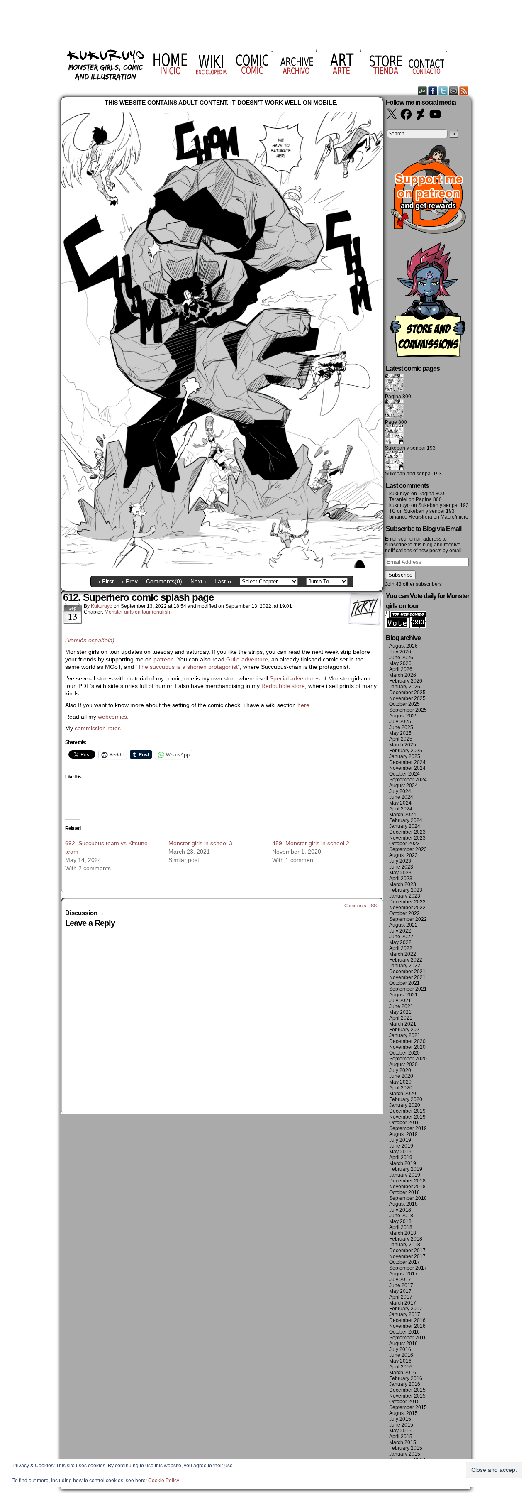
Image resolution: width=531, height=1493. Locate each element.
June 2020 (401, 1076)
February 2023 (405, 890)
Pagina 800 (398, 396)
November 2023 (407, 838)
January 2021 (404, 1035)
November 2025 (407, 698)
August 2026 (403, 646)
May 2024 (400, 803)
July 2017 (400, 1280)
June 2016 (401, 1355)
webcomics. (114, 716)
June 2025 (401, 727)
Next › (198, 581)
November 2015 (407, 1396)
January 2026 (404, 687)
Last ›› (222, 581)
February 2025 (405, 751)
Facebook (433, 91)
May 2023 (400, 873)
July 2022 (400, 931)
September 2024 (408, 780)
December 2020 (407, 1041)
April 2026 (400, 669)
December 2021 (407, 971)
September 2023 (408, 849)
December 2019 (407, 1111)
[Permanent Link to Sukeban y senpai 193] (394, 442)
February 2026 (405, 681)
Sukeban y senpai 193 (410, 448)
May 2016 (400, 1361)
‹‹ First (105, 581)
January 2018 (404, 1245)
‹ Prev (130, 581)
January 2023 (404, 896)
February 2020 (405, 1099)
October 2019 (404, 1123)
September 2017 (408, 1268)
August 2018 (403, 1204)
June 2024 (401, 797)
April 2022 (400, 948)
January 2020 (404, 1105)
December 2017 (407, 1250)
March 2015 (402, 1442)
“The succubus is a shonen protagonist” (188, 666)
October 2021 (404, 983)
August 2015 (403, 1413)
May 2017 (400, 1291)
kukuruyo (101, 606)
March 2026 (402, 675)
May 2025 (400, 733)
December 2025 (407, 692)
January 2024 (404, 826)
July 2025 (400, 721)
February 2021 (405, 1030)
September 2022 (408, 919)
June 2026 (401, 658)
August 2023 (403, 855)
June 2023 (401, 867)
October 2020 (404, 1053)
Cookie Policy (163, 1480)
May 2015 (400, 1431)
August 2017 (403, 1274)
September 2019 (408, 1128)
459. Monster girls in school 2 (310, 843)
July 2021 (400, 1000)
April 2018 (400, 1227)
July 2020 (400, 1070)
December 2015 (407, 1390)
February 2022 (405, 960)
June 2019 (401, 1146)
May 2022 (400, 942)
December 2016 (407, 1320)
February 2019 (405, 1169)
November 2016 (407, 1326)
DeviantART (422, 91)
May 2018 (400, 1221)
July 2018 (400, 1210)
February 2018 (405, 1239)
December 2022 (407, 902)
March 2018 (402, 1233)
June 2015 (401, 1425)
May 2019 (400, 1152)
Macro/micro (454, 517)
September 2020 (408, 1059)
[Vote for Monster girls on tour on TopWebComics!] (405, 626)
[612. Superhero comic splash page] (222, 566)
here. (304, 705)
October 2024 (404, 774)
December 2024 (407, 762)
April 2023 (400, 878)
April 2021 (400, 1018)
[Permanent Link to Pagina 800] (394, 391)
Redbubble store (283, 686)
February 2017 (405, 1309)
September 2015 (408, 1407)
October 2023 (404, 844)
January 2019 (404, 1175)
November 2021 (407, 977)
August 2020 (403, 1064)
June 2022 (401, 937)
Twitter (443, 91)
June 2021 (401, 1006)
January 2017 (404, 1314)
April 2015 (400, 1436)
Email (453, 91)
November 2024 (407, 768)
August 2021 (403, 995)
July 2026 (400, 652)
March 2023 (402, 884)
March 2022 (402, 954)
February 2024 (405, 820)
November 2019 (407, 1117)
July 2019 (400, 1140)
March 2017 (402, 1303)
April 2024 (400, 809)
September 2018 (408, 1198)
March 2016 (402, 1373)
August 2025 (403, 716)
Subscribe (400, 575)
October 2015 (404, 1402)
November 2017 (407, 1256)
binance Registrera (410, 517)
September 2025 (408, 710)
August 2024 (403, 785)
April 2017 (400, 1297)
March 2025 (402, 745)
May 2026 (400, 663)
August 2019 (403, 1134)
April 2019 (400, 1157)
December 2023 (407, 832)
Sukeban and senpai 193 (413, 474)
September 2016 (408, 1338)
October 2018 (404, 1192)
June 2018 (401, 1216)
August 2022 (403, 925)
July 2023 (400, 861)
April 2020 (400, 1088)
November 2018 (407, 1187)
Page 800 (396, 422)
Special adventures (295, 678)
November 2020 (407, 1047)
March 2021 (402, 1024)
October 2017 (404, 1262)
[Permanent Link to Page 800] (394, 416)
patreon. (164, 659)
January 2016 (404, 1384)
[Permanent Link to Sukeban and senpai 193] (394, 468)
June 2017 (401, 1285)
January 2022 (404, 966)
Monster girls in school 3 (200, 843)
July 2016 (400, 1349)
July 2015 (400, 1419)
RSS (464, 91)
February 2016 (405, 1378)
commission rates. (98, 728)
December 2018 (407, 1181)
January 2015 (404, 1454)
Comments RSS (360, 905)
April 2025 (400, 739)
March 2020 (402, 1093)
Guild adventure (247, 659)
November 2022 (407, 907)
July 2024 (400, 791)
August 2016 (403, 1343)
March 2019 (402, 1163)
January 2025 (404, 756)
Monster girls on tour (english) (138, 612)
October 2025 (404, 704)
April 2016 (400, 1367)
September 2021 (408, 989)
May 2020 (400, 1082)
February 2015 (405, 1448)
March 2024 (402, 814)
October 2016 (404, 1332)
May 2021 (400, 1012)
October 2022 (404, 913)
